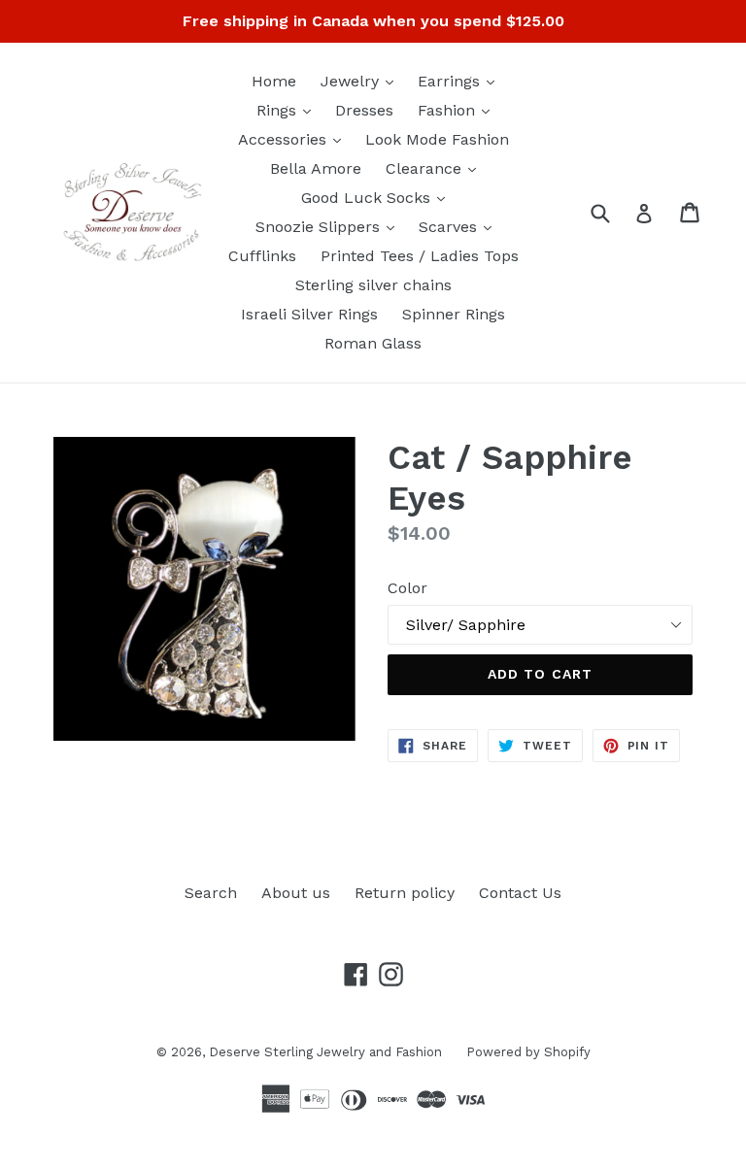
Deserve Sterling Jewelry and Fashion (325, 1052)
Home (274, 81)
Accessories (294, 139)
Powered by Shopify (528, 1052)
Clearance (436, 168)
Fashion (458, 109)
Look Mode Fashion (437, 139)
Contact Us (520, 893)
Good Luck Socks (378, 197)
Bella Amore (315, 168)
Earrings (461, 80)
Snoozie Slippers (329, 226)
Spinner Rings (453, 314)
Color (407, 588)
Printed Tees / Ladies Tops (420, 256)
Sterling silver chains (373, 285)
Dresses (364, 110)
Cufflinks (262, 256)
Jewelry (362, 80)
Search (211, 893)
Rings (288, 109)
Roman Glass (373, 343)
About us (295, 893)
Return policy (405, 893)
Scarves (460, 226)
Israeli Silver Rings (309, 314)
